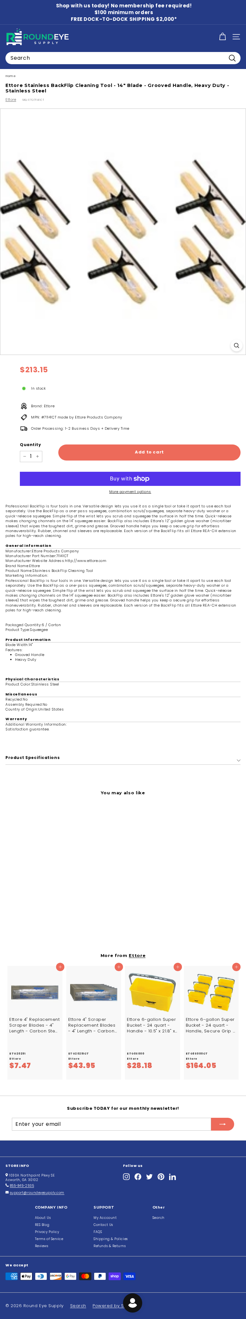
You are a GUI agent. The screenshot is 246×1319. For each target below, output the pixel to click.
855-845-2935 (22, 1185)
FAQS (98, 1231)
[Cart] (222, 36)
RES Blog (42, 1224)
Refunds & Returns (110, 1246)
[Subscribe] (222, 1124)
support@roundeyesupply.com (37, 1192)
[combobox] (123, 58)
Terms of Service (49, 1239)
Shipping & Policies (110, 1239)
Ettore (10, 99)
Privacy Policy (47, 1231)
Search (158, 1217)
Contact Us (103, 1224)
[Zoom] (236, 345)
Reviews (41, 1246)
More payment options (130, 491)
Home (10, 76)
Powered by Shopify (115, 1306)
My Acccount (105, 1217)
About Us (43, 1217)
